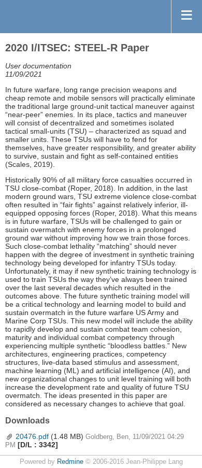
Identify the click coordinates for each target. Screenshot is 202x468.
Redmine (70, 461)
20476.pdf (32, 436)
